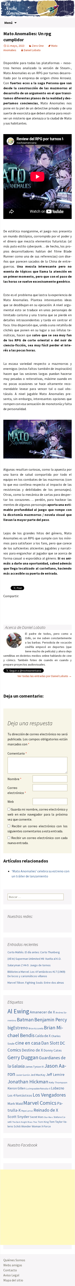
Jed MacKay (38, 1075)
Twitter (16, 603)
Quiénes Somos (14, 1260)
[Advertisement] (37, 1207)
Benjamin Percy (50, 1019)
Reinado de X (46, 1110)
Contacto (10, 1270)
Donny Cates (53, 1050)
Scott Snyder (18, 1116)
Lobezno (57, 1088)
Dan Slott (50, 1043)
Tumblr (40, 603)
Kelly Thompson (58, 1082)
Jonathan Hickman (28, 1081)
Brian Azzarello (36, 1028)
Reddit (64, 603)
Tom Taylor (56, 1122)
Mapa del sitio (13, 1280)
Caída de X (43, 1035)
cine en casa (28, 1043)
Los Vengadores (49, 1095)
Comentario (17, 753)
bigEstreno (18, 1028)
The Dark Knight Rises (22, 1122)
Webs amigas (12, 1265)
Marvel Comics (39, 1102)
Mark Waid (15, 1103)
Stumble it (7, 610)
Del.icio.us (24, 610)
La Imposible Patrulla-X (38, 1088)
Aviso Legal (11, 1275)
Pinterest (32, 603)
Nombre (14, 779)
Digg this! (16, 610)
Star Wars (48, 1117)
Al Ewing (18, 1011)
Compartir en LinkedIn (56, 603)
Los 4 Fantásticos (20, 1095)
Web (11, 801)
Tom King (43, 1121)
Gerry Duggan (23, 1057)
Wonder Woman (31, 1126)
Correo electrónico (17, 790)
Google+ (24, 603)
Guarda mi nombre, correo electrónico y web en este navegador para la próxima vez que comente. (38, 814)
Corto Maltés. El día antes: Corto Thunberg (34, 952)
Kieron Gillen (16, 1088)
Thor (35, 1122)
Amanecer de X (42, 1012)
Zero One (38, 46)
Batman (25, 1019)
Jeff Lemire (55, 1074)
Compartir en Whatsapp (32, 610)
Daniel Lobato (32, 50)
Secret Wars (36, 1117)
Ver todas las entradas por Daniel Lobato (45, 676)
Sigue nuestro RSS (50, 924)
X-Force (46, 1126)
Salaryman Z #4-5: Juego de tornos (29, 965)
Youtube (27, 924)
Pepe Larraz (27, 1110)
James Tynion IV (34, 1066)
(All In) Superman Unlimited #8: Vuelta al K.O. (34, 959)
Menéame (48, 603)
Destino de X (32, 1050)
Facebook (7, 603)
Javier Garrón (23, 1075)
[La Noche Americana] (37, 9)
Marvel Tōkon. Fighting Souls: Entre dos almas (36, 982)
